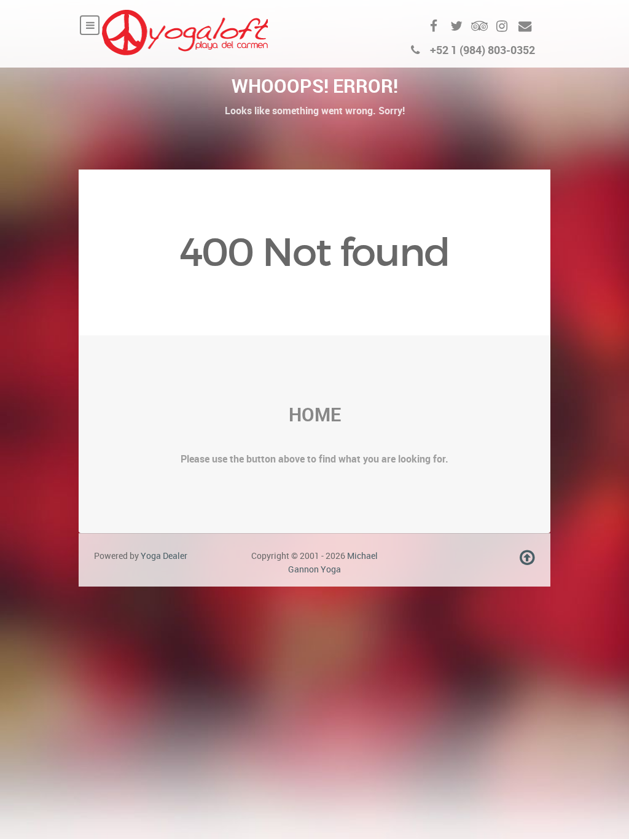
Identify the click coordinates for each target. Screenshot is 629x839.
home (315, 414)
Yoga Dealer (164, 555)
